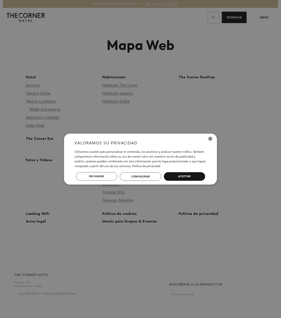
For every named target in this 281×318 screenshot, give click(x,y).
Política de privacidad (146, 166)
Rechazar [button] (96, 176)
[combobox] (210, 139)
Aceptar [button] (184, 176)
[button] (140, 176)
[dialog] (140, 159)
